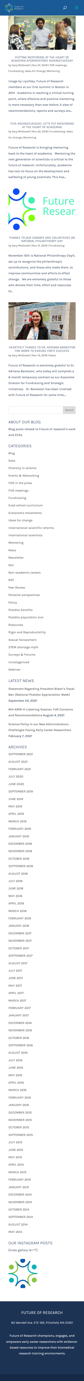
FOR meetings (58, 65)
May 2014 (15, 1232)
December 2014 (20, 1194)
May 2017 (15, 985)
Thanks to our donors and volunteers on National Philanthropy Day (42, 239)
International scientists (25, 535)
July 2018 (15, 881)
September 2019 (20, 791)
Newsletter (16, 557)
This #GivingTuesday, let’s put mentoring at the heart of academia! (42, 125)
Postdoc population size (25, 617)
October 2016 (18, 1038)
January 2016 (18, 1105)
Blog (11, 453)
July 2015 (15, 1142)
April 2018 (16, 903)
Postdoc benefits (20, 610)
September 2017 (20, 955)
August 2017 (17, 963)
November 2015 (20, 1120)
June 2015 (15, 1150)
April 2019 (16, 814)
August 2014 (18, 1224)
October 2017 (18, 948)
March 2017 (17, 1000)
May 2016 (15, 1075)
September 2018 (20, 866)
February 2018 (19, 918)
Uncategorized (18, 662)
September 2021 (20, 754)
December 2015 (20, 1112)
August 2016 (18, 1052)
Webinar (14, 669)
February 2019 (19, 829)
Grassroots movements (25, 513)
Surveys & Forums (21, 654)
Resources (15, 625)
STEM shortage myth (23, 647)
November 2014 (20, 1202)
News (52, 355)
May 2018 (15, 896)
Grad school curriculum (25, 505)
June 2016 (15, 1067)
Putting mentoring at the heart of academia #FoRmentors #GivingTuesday (42, 59)
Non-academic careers (24, 572)
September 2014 (20, 1217)
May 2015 (15, 1157)
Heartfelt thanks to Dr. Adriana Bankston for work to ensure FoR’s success (42, 349)
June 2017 (15, 978)
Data (11, 460)
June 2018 (15, 888)
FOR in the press (20, 483)
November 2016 (20, 1030)
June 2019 (15, 799)
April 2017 (16, 993)
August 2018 (18, 873)
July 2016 (15, 1060)
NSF (11, 580)
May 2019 (15, 806)
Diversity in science (22, 468)
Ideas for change (35, 71)
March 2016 (17, 1090)
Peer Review (16, 587)
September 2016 (20, 1045)
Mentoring (53, 71)
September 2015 (20, 1135)
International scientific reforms (31, 528)
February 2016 (19, 1097)
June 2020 (16, 784)
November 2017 (20, 941)
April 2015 (16, 1164)
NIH (11, 565)
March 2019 (17, 821)
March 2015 (17, 1172)
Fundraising (16, 71)
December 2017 (19, 933)
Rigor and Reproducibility (27, 632)
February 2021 (19, 769)
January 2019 (18, 836)
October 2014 (18, 1209)
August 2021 (18, 761)
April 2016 (16, 1082)
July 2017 (15, 970)
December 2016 (20, 1023)
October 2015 (18, 1127)
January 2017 (18, 1015)
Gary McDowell (21, 65)
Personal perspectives (24, 595)
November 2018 (20, 851)
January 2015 (18, 1187)
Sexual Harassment (22, 640)
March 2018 (17, 911)
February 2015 (19, 1179)
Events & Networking (23, 475)
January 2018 (18, 926)
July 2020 (15, 776)
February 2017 (19, 1008)
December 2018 (20, 844)
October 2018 (18, 858)
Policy (12, 602)
